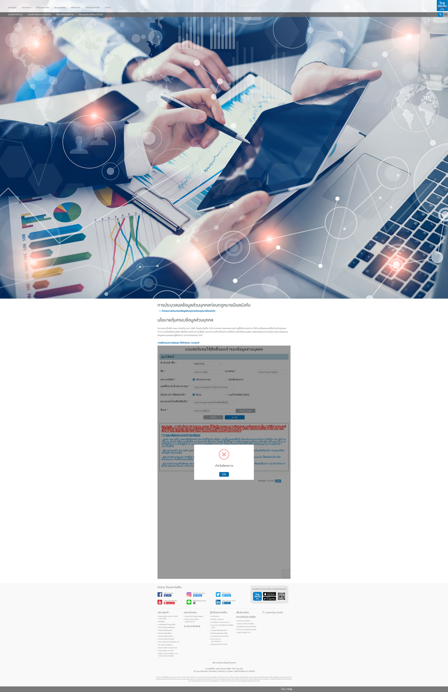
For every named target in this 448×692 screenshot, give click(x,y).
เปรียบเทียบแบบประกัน (65, 14)
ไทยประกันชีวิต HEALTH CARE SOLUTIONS (168, 617)
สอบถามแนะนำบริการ (243, 621)
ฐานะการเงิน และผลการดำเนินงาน (216, 640)
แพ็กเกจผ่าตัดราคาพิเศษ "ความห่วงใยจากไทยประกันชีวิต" (168, 654)
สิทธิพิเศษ (162, 621)
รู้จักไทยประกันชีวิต (42, 7)
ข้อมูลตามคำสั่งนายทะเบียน (219, 644)
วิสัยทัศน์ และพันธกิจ (217, 619)
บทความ (108, 7)
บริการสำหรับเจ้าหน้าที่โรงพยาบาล (169, 642)
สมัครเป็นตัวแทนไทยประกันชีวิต (246, 626)
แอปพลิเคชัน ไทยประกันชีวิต (167, 624)
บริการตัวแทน (26, 7)
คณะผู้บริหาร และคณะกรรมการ (220, 622)
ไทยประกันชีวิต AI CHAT (166, 650)
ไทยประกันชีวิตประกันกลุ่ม (166, 639)
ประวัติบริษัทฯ (215, 616)
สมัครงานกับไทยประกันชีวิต (245, 623)
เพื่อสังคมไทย (75, 7)
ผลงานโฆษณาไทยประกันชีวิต (219, 636)
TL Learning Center (272, 612)
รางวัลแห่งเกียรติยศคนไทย (219, 630)
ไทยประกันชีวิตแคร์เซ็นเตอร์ (167, 627)
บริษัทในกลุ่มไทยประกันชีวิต (219, 633)
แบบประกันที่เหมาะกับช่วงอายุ (39, 14)
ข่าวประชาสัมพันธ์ (192, 626)
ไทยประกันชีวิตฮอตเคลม (166, 636)
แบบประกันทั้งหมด (15, 14)
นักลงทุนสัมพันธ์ (60, 7)
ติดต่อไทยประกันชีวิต (93, 7)
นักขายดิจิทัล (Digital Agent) (194, 616)
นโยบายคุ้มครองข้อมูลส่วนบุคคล (224, 662)
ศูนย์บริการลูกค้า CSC (244, 632)
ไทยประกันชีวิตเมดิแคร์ (165, 630)
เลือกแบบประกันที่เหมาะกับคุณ (91, 14)
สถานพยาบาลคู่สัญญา (166, 645)
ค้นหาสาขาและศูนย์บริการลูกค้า (246, 629)
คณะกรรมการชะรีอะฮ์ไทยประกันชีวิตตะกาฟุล (222, 626)
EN (445, 19)
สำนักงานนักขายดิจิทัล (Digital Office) (192, 620)
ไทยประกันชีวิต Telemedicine (168, 648)
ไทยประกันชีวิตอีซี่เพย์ (165, 633)
